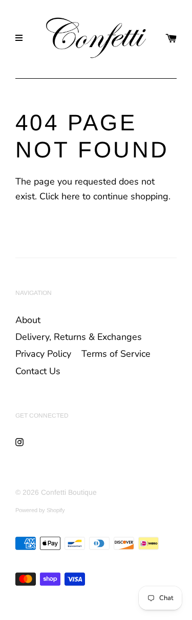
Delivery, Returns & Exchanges (78, 337)
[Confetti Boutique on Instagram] (19, 441)
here (70, 196)
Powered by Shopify (40, 510)
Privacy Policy (43, 354)
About (27, 320)
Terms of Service (116, 354)
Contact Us (37, 371)
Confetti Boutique (69, 492)
